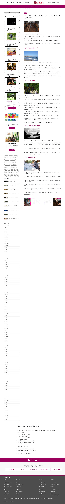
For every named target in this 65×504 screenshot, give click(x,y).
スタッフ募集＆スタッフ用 (55, 489)
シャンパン (11, 162)
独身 (14, 174)
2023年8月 (6, 294)
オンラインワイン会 (19, 489)
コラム (17, 494)
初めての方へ (10, 469)
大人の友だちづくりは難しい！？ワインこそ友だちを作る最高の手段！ (13, 206)
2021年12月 (7, 334)
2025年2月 (6, 260)
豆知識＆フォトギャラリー (55, 484)
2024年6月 (6, 275)
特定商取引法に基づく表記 (55, 494)
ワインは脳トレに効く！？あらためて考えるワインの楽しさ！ (13, 210)
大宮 (15, 169)
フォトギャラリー (56, 469)
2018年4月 (6, 387)
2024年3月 (6, 281)
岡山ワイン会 (6, 493)
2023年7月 (6, 296)
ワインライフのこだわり (43, 484)
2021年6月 (6, 347)
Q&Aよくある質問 (42, 491)
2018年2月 (6, 391)
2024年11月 (6, 266)
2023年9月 (6, 292)
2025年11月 (6, 243)
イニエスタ (6, 157)
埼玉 (12, 169)
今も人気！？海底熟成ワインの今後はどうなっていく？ (11, 29)
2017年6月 (6, 408)
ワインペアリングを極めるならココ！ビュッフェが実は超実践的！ (13, 214)
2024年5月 (6, 277)
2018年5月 (6, 385)
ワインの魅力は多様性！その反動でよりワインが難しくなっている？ (13, 219)
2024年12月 (7, 264)
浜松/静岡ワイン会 (7, 494)
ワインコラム (31, 194)
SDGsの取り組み (41, 494)
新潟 (9, 172)
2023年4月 (6, 302)
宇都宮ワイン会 (18, 486)
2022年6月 (6, 321)
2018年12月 (7, 374)
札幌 (5, 174)
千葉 (16, 167)
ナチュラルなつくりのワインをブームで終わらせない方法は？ (11, 104)
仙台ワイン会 (6, 489)
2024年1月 (6, 285)
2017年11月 (6, 398)
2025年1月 (6, 262)
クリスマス (6, 162)
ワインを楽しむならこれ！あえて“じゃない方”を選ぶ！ (11, 74)
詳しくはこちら (12, 149)
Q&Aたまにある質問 (42, 493)
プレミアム (10, 164)
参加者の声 (52, 486)
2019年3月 (6, 370)
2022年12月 (7, 311)
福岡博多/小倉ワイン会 (8, 486)
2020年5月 (6, 362)
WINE (25, 13)
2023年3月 (6, 304)
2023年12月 (7, 287)
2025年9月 (6, 247)
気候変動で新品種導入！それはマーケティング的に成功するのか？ (11, 59)
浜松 (8, 174)
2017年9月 (6, 402)
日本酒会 (16, 172)
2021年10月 (7, 338)
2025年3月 (6, 258)
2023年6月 (6, 298)
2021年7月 (6, 345)
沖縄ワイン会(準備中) (19, 491)
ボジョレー (15, 164)
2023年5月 (6, 300)
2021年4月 (6, 351)
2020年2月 (6, 364)
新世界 (6, 172)
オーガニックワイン (13, 159)
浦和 (11, 174)
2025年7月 (6, 251)
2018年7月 (6, 381)
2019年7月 (6, 366)
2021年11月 (6, 336)
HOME (5, 479)
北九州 (13, 167)
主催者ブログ (7, 229)
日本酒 (12, 172)
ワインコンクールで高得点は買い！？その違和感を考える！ (11, 44)
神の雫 (17, 174)
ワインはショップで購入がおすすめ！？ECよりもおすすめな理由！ (11, 89)
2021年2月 (6, 355)
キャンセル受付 (53, 482)
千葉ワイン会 (18, 482)
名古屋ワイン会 (6, 484)
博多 (5, 169)
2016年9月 (6, 415)
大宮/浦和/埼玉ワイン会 (19, 484)
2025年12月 (7, 241)
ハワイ (6, 164)
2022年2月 (6, 330)
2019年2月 (6, 372)
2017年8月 (6, 404)
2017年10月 (7, 400)
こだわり (21, 469)
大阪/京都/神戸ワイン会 (8, 482)
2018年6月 (6, 383)
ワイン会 (6, 167)
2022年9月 (6, 315)
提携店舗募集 (53, 491)
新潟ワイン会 (18, 479)
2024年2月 (6, 283)
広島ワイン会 (6, 491)
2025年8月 (6, 249)
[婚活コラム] (27, 200)
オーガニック (7, 159)
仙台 (10, 167)
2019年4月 (6, 368)
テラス (16, 162)
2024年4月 (6, 279)
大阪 (17, 169)
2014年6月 (6, 419)
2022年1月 (6, 332)
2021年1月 (6, 357)
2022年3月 (6, 328)
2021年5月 (6, 349)
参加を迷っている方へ (44, 469)
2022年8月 (6, 317)
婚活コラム (6, 227)
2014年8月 (6, 417)
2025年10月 (7, 245)
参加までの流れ (41, 486)
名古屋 (9, 169)
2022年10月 (7, 313)
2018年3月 (6, 389)
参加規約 (52, 493)
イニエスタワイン (12, 157)
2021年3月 (6, 353)
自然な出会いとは (33, 469)
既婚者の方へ (41, 489)
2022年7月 (6, 319)
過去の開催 (17, 493)
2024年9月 (6, 268)
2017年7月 (6, 406)
